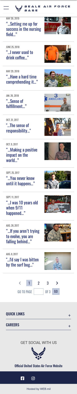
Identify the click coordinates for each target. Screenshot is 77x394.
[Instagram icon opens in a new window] (33, 378)
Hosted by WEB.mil (39, 388)
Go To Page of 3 (34, 291)
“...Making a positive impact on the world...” (21, 154)
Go (56, 291)
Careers (12, 324)
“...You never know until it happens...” (20, 180)
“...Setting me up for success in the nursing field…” (23, 28)
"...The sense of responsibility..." (18, 127)
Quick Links (15, 314)
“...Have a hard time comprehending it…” (22, 79)
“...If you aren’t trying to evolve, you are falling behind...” (22, 236)
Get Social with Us (39, 342)
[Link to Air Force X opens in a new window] (54, 377)
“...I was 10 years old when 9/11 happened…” (22, 207)
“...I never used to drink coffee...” (19, 54)
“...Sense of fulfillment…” (16, 103)
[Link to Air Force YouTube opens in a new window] (44, 377)
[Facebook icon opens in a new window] (22, 378)
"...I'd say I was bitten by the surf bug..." (22, 262)
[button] (6, 8)
